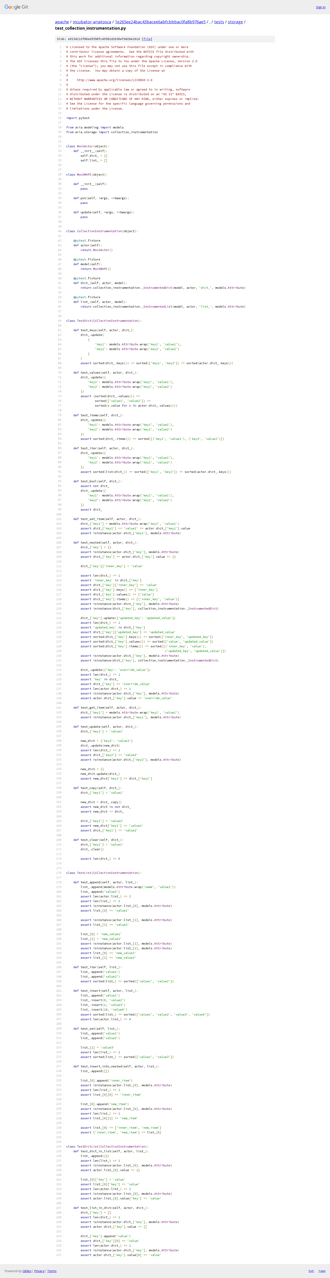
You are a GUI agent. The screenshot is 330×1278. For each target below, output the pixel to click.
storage (235, 21)
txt (311, 1271)
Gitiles (27, 1271)
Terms (52, 1271)
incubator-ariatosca (92, 21)
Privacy (39, 1271)
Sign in (321, 7)
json (322, 1271)
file (147, 39)
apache (62, 21)
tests (219, 21)
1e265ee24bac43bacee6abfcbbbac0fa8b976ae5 (160, 21)
